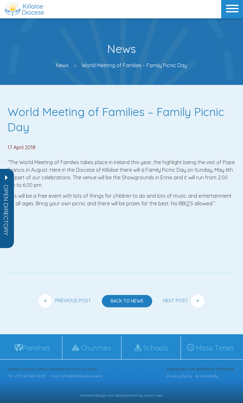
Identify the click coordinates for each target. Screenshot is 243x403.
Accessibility (206, 376)
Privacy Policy (179, 376)
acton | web (153, 395)
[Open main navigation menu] (232, 9)
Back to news (127, 301)
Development (126, 395)
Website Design (93, 395)
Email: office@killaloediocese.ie (76, 376)
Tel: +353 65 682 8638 (27, 376)
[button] (6, 210)
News (62, 65)
